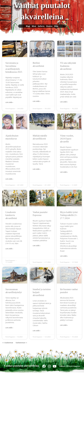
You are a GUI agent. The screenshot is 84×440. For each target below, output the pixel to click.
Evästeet (62, 366)
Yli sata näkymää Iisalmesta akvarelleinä (68, 66)
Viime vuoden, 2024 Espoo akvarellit (67, 138)
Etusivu (49, 26)
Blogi (28, 26)
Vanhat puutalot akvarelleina (21, 365)
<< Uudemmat (7, 343)
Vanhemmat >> (21, 343)
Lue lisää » (9, 102)
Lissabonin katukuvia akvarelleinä (11, 215)
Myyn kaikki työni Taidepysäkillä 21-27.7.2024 (69, 215)
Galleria (41, 26)
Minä (34, 26)
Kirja (56, 26)
